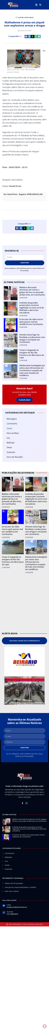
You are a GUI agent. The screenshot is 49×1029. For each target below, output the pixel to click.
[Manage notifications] (45, 1026)
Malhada (10, 442)
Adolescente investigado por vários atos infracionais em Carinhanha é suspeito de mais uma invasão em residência (32, 370)
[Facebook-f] (22, 803)
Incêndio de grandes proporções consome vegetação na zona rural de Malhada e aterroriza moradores (31, 307)
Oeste (9, 447)
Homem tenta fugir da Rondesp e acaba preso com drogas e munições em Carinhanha (32, 338)
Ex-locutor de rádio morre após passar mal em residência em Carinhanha (31, 322)
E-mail (9, 905)
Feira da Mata (13, 433)
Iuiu (8, 438)
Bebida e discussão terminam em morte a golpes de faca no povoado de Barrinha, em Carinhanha (32, 291)
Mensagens (12, 419)
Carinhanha (12, 423)
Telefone (10, 912)
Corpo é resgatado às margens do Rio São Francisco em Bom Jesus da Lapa (31, 354)
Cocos (9, 428)
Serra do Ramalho (15, 457)
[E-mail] (3, 905)
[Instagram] (26, 803)
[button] (40, 5)
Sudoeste (11, 452)
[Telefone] (3, 912)
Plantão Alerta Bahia (25, 17)
